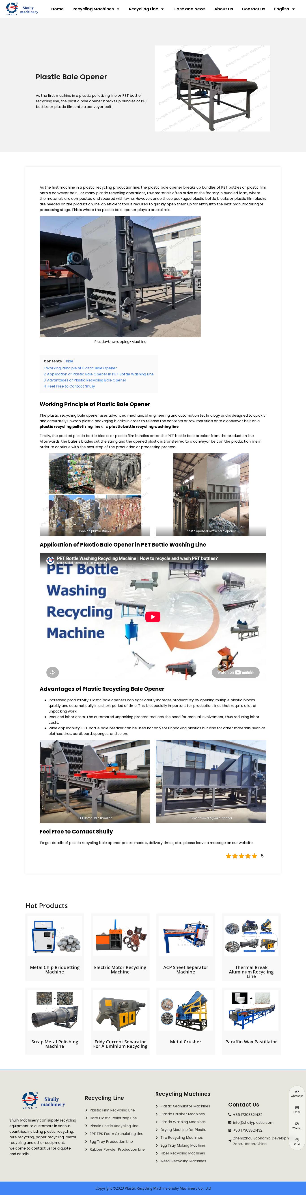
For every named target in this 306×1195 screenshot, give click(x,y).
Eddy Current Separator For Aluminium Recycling (120, 1044)
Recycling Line (143, 9)
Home (57, 9)
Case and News (189, 9)
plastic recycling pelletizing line (70, 426)
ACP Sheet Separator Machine (185, 969)
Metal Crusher (185, 1042)
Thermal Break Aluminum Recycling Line (251, 971)
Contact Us (253, 9)
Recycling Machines (93, 9)
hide (69, 361)
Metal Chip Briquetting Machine (55, 969)
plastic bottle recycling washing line (144, 426)
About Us (223, 9)
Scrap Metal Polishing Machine (54, 1044)
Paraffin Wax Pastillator (251, 1042)
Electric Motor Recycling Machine (120, 969)
